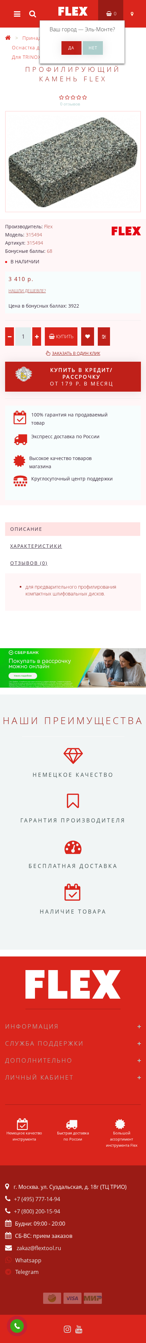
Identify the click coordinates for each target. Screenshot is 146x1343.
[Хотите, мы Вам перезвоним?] (17, 1326)
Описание (26, 529)
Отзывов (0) (29, 563)
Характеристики (36, 546)
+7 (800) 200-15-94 (37, 1211)
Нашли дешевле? (27, 291)
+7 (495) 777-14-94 (37, 1199)
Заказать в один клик (76, 353)
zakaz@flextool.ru (39, 1248)
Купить (64, 336)
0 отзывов (70, 104)
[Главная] (8, 38)
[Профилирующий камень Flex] (73, 161)
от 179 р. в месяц (81, 376)
